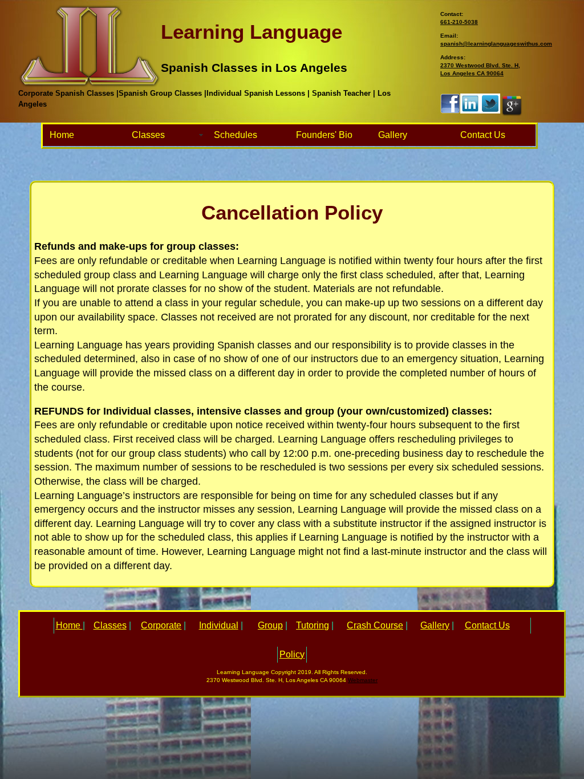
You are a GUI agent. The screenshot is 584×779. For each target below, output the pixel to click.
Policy (292, 654)
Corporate (161, 625)
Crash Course (375, 625)
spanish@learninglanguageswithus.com (496, 43)
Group (270, 625)
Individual (218, 625)
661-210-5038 (459, 22)
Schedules (235, 135)
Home (62, 135)
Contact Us (482, 135)
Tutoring (312, 625)
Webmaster (363, 680)
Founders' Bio (324, 135)
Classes (148, 135)
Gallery (392, 135)
